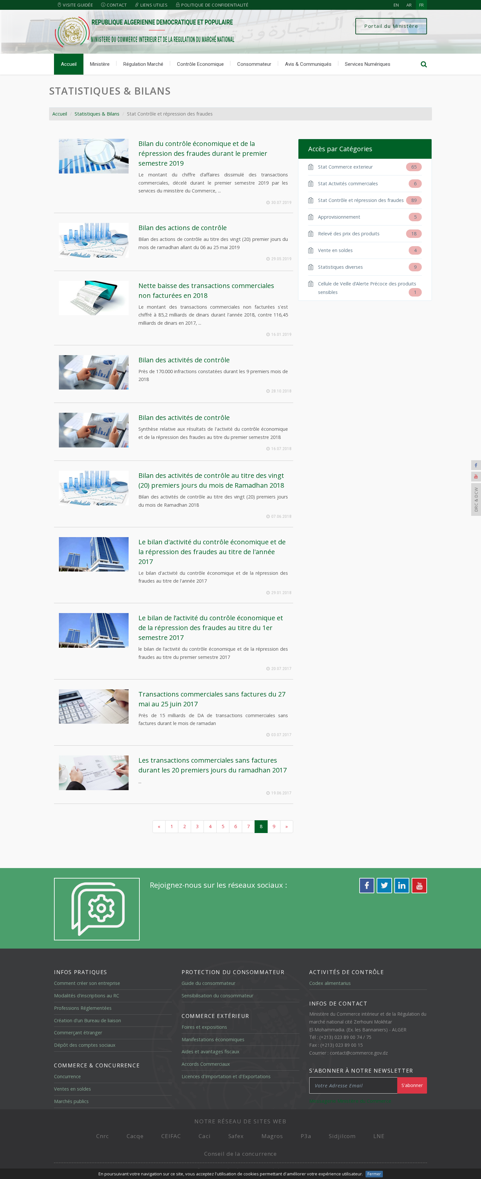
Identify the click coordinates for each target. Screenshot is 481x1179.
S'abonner (412, 1085)
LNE (379, 1136)
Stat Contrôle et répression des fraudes (367, 200)
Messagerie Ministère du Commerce (350, 1100)
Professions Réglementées (83, 1008)
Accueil (69, 64)
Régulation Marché (143, 64)
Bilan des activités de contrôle (184, 359)
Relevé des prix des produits (367, 233)
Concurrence (67, 1076)
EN (396, 5)
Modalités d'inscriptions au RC (86, 995)
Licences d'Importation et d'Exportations (226, 1076)
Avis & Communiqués (308, 64)
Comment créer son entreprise (87, 983)
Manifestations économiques (213, 1039)
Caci (204, 1136)
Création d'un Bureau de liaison (87, 1020)
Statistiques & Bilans (110, 91)
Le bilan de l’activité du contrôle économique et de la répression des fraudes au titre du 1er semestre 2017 (210, 627)
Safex (236, 1136)
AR (409, 5)
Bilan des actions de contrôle (182, 227)
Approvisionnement (367, 217)
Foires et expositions (204, 1027)
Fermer (374, 1174)
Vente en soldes (367, 250)
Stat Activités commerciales (367, 183)
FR (421, 5)
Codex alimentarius (330, 983)
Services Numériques (367, 64)
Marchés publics (71, 1101)
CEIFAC (171, 1136)
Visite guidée (77, 5)
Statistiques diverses (367, 267)
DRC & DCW (476, 499)
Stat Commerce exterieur (367, 167)
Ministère (100, 64)
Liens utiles (153, 5)
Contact (116, 5)
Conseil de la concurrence (240, 1153)
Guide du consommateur (208, 983)
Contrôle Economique (200, 64)
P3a (306, 1136)
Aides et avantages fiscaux (211, 1051)
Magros (272, 1136)
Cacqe (135, 1136)
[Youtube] (476, 476)
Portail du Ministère (391, 26)
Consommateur (254, 64)
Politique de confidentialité (214, 5)
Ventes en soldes (72, 1089)
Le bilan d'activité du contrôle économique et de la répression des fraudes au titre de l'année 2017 (212, 551)
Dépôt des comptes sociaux (85, 1045)
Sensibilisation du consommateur (217, 995)
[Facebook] (476, 465)
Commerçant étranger (78, 1032)
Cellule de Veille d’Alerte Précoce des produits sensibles (367, 288)
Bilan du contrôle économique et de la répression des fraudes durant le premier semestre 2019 (202, 153)
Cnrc (102, 1136)
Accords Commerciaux (206, 1064)
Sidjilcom (342, 1136)
